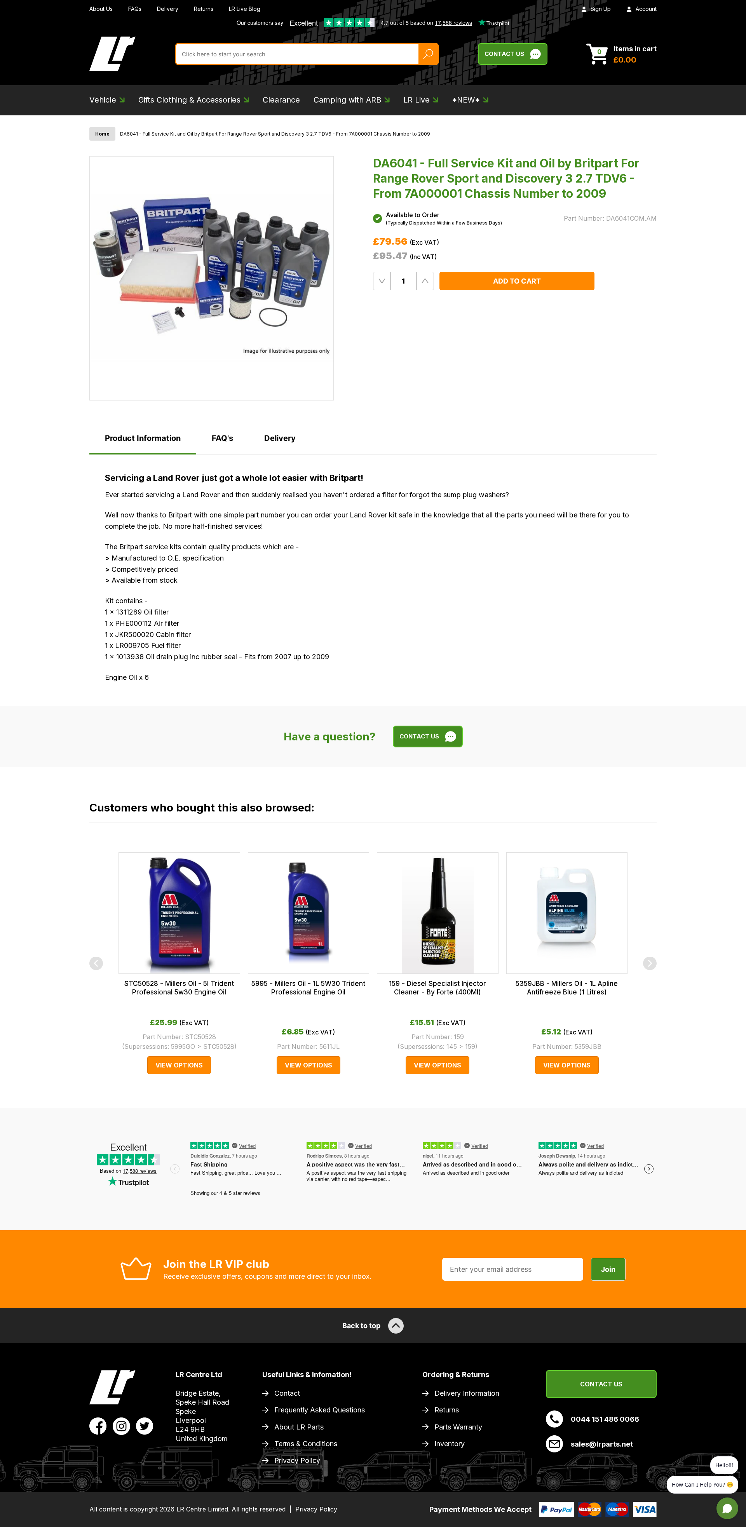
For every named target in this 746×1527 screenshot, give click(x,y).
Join (608, 1269)
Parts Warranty (458, 1427)
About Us (101, 8)
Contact (287, 1393)
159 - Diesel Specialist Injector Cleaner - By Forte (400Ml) (437, 988)
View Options (179, 1065)
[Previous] (96, 963)
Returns (203, 8)
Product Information (143, 438)
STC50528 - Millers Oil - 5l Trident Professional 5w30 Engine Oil (179, 988)
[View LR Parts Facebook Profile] (98, 1425)
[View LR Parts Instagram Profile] (121, 1425)
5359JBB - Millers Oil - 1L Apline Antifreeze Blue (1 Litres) (567, 988)
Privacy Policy (297, 1460)
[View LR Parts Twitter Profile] (144, 1425)
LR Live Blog (244, 8)
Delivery (167, 8)
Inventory (449, 1444)
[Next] (650, 963)
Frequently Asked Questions (319, 1410)
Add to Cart (517, 281)
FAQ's (222, 438)
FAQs (134, 8)
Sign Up (601, 8)
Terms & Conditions (305, 1444)
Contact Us (504, 53)
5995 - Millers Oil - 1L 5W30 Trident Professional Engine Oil (308, 988)
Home (102, 134)
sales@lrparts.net (602, 1444)
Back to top (361, 1326)
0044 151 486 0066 (605, 1419)
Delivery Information (466, 1393)
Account (646, 8)
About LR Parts (299, 1427)
